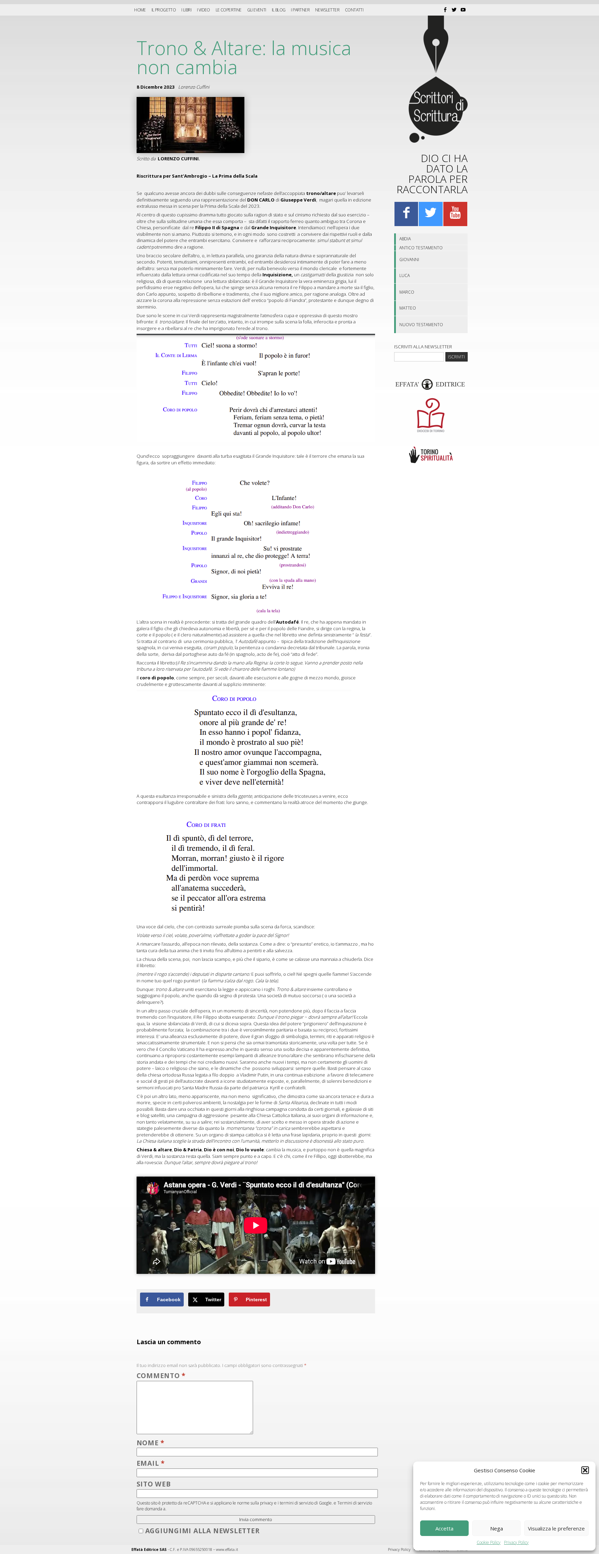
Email (151, 1463)
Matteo (407, 308)
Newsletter (327, 10)
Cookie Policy (489, 1542)
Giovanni (409, 259)
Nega (496, 1528)
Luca (404, 275)
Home (140, 10)
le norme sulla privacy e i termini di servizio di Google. (283, 1503)
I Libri (186, 10)
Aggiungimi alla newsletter (202, 1530)
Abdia (405, 239)
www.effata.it (227, 1549)
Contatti (354, 10)
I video (203, 10)
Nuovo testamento (421, 325)
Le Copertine (229, 10)
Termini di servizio (354, 1503)
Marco (406, 292)
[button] (585, 1470)
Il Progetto (163, 10)
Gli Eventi (256, 10)
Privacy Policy (516, 1542)
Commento (161, 1375)
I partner (300, 10)
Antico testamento (421, 248)
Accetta (444, 1528)
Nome (151, 1442)
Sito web (154, 1484)
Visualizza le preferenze (556, 1528)
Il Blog (279, 10)
